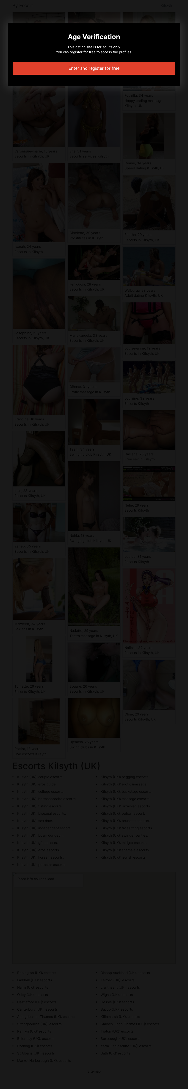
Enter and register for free (94, 68)
